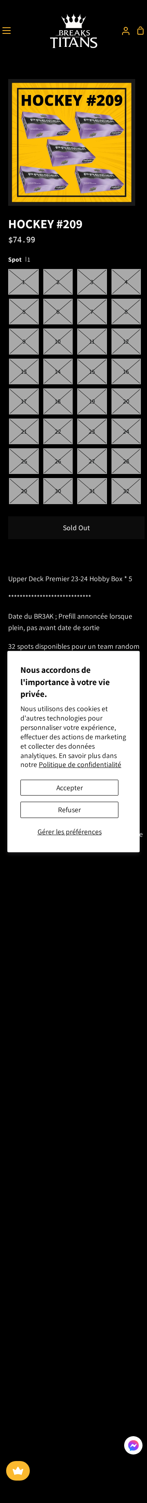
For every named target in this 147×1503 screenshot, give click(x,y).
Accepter (69, 787)
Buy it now (33, 554)
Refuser (69, 810)
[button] (133, 1447)
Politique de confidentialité (80, 764)
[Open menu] (5, 30)
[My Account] (122, 30)
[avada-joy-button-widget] (18, 1471)
